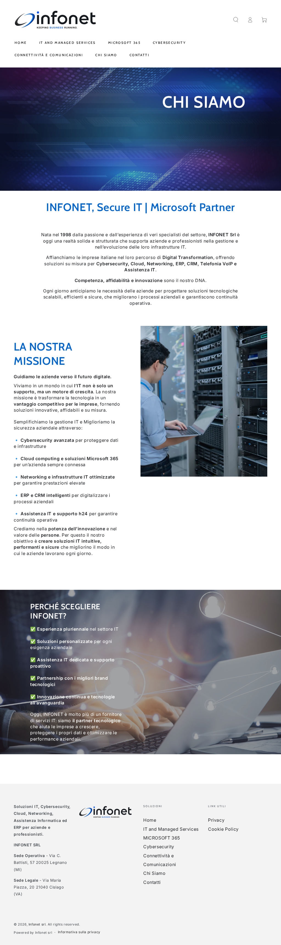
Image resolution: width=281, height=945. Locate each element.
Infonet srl (37, 924)
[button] (236, 20)
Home (149, 820)
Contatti (152, 882)
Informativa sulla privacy (79, 932)
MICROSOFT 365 (161, 838)
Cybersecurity (158, 846)
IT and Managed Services (171, 829)
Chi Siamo (154, 873)
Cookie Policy (223, 829)
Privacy (216, 820)
